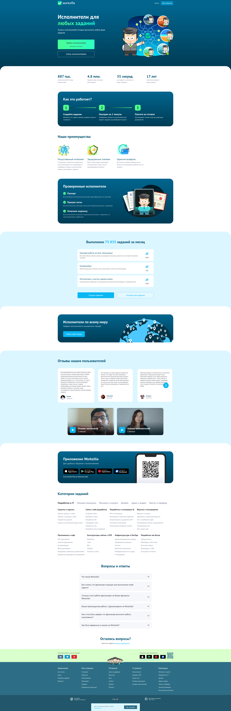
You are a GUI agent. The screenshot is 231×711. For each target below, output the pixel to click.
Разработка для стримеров (95, 529)
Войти (157, 3)
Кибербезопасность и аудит (125, 551)
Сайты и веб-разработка (96, 509)
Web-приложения (64, 548)
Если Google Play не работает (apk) (150, 660)
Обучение (85, 675)
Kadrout (111, 684)
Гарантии (60, 681)
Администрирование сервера (125, 539)
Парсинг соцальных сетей (67, 517)
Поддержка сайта (92, 523)
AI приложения (63, 545)
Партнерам (85, 681)
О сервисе (85, 672)
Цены (59, 675)
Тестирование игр (143, 526)
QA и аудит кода (143, 529)
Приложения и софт (66, 535)
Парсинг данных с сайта (66, 514)
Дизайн (161, 678)
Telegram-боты (146, 539)
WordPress (90, 539)
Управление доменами (123, 542)
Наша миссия (136, 672)
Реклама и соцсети (164, 672)
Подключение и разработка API (121, 520)
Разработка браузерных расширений (71, 555)
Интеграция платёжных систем (121, 526)
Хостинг (117, 545)
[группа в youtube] (74, 657)
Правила (84, 684)
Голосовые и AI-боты (148, 551)
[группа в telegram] (67, 657)
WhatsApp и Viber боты (149, 542)
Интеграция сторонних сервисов (121, 517)
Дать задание (167, 3)
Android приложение (65, 542)
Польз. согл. (136, 678)
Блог (110, 678)
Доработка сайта (92, 517)
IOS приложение (64, 539)
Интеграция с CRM (147, 548)
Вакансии (112, 675)
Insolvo (111, 681)
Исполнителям (86, 678)
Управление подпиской (89, 687)
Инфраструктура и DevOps (126, 535)
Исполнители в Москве (166, 690)
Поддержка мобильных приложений (71, 551)
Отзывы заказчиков (138, 681)
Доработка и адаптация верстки (148, 517)
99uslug (111, 687)
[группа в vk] (60, 657)
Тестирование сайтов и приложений (150, 523)
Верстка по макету (143, 514)
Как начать (61, 672)
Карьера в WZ (136, 675)
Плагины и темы (93, 551)
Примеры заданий (63, 678)
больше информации (122, 643)
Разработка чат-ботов (150, 535)
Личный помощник (165, 687)
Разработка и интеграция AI (122, 509)
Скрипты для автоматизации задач (70, 523)
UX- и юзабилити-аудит (145, 520)
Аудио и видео (163, 681)
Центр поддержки (114, 672)
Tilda (89, 542)
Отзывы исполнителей (139, 684)
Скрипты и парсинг (66, 509)
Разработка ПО (91, 520)
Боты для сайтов (147, 545)
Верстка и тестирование (147, 509)
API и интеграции (116, 514)
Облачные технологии (123, 548)
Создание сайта (91, 514)
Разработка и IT (164, 675)
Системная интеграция (118, 523)
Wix (88, 545)
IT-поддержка (120, 555)
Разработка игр (91, 526)
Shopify (89, 548)
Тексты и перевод (164, 684)
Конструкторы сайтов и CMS (99, 535)
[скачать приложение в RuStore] (163, 657)
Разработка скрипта (65, 520)
